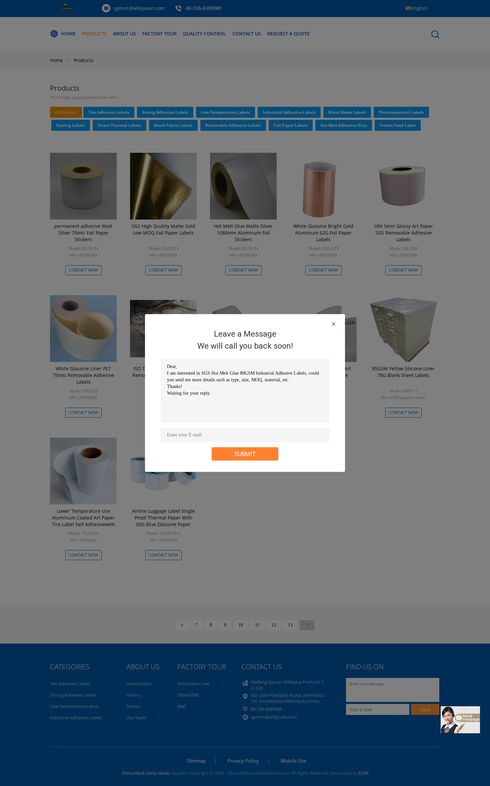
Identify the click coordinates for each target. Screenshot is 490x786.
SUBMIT (245, 453)
